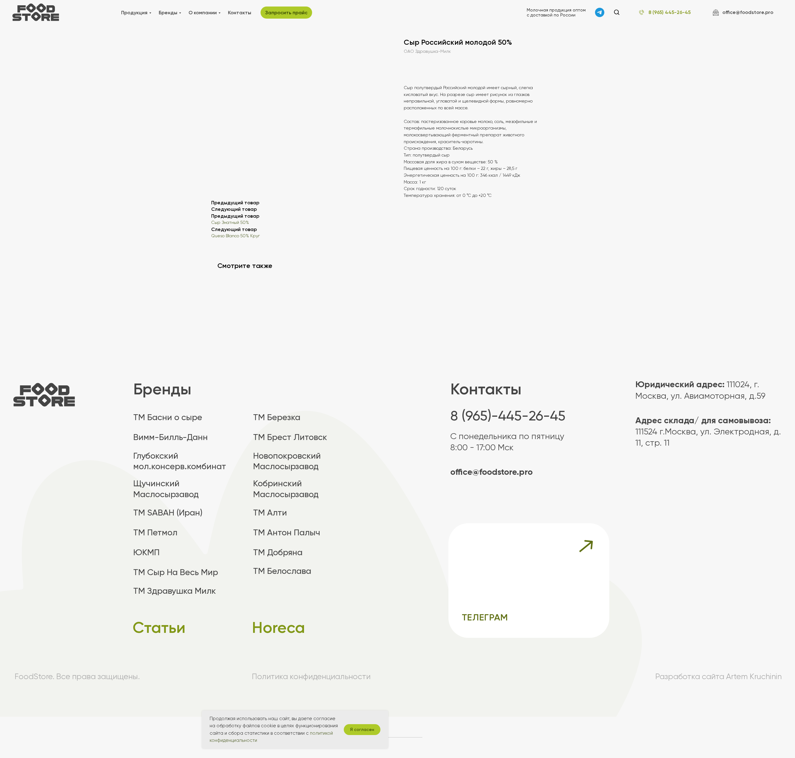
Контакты (239, 13)
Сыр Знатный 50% (230, 222)
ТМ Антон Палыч (286, 532)
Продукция (134, 13)
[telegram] (599, 12)
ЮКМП (146, 552)
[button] (617, 12)
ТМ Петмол (155, 532)
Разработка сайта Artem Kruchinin (718, 676)
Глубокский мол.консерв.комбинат (179, 461)
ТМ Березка (276, 417)
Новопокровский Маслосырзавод (287, 461)
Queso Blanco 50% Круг (235, 236)
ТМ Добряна (277, 552)
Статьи (159, 627)
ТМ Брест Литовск (290, 437)
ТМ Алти (270, 512)
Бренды (168, 13)
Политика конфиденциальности (311, 676)
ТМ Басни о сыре (167, 417)
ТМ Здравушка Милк (174, 591)
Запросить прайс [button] (286, 13)
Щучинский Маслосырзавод (166, 488)
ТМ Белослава (282, 571)
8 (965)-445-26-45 (508, 415)
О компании (203, 13)
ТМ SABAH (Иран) (167, 512)
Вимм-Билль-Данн (170, 437)
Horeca (278, 627)
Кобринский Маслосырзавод (286, 488)
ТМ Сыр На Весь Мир (175, 572)
